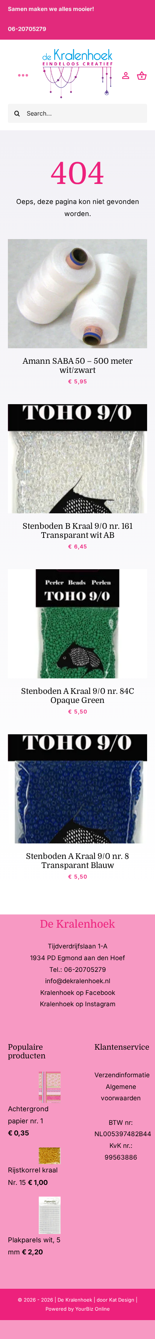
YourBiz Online (92, 1309)
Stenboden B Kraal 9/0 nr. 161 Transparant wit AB (77, 531)
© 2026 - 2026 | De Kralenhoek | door (63, 1300)
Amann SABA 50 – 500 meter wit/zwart (78, 366)
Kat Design (122, 1300)
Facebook (100, 992)
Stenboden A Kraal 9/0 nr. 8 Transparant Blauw (77, 861)
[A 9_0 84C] (77, 572)
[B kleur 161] (77, 407)
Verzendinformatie (122, 1075)
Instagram (100, 1004)
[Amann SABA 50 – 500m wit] (77, 242)
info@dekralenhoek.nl (77, 981)
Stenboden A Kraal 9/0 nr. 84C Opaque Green (77, 696)
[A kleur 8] (77, 737)
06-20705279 (27, 28)
